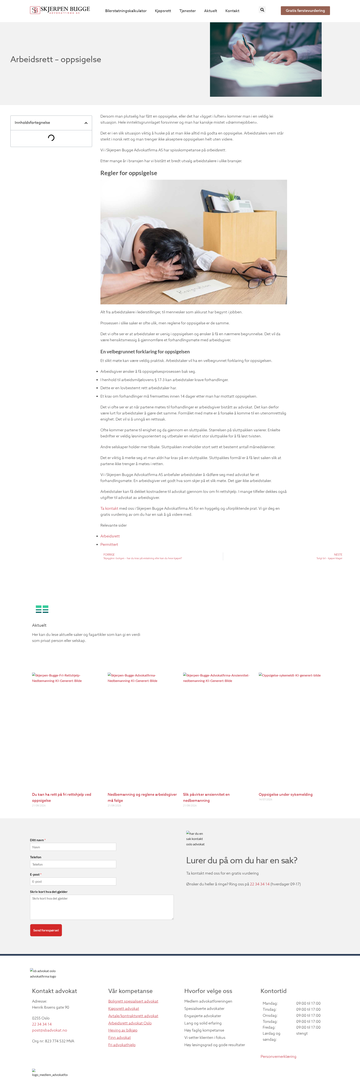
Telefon (35, 857)
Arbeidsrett (110, 536)
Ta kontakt (109, 508)
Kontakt (232, 11)
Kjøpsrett (163, 11)
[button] (262, 9)
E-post (35, 874)
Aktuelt (210, 11)
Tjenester (187, 11)
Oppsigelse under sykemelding (286, 794)
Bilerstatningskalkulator (126, 11)
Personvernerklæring (278, 1056)
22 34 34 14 (260, 884)
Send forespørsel (46, 930)
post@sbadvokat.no (49, 1030)
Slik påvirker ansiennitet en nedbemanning (206, 797)
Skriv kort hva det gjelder (49, 892)
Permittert (109, 544)
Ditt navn (38, 840)
